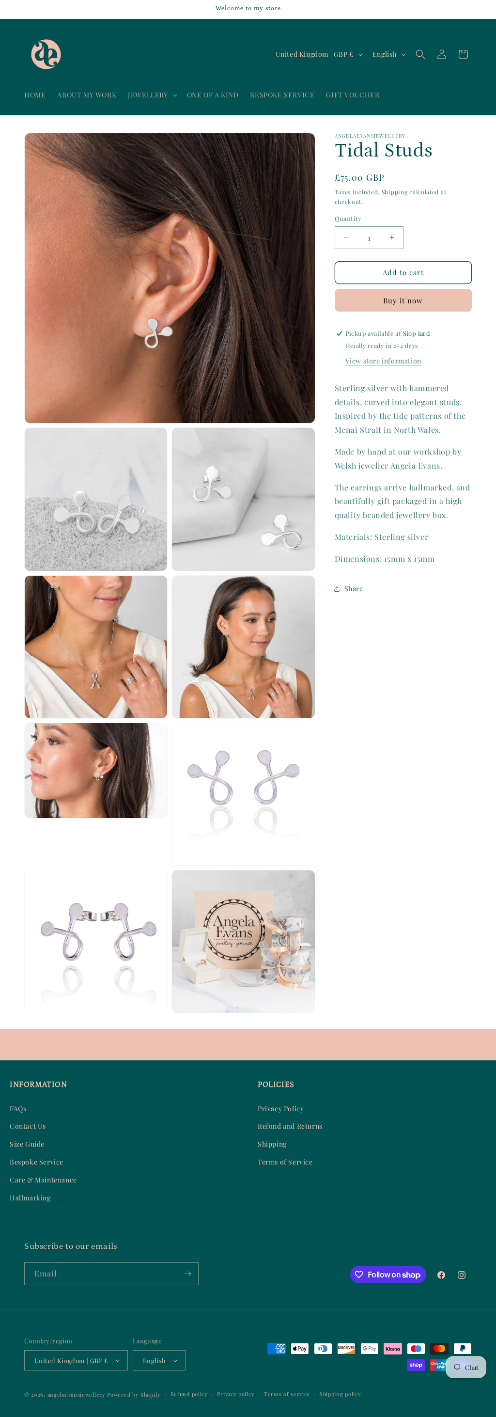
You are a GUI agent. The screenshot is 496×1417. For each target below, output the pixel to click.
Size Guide (27, 1144)
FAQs (18, 1108)
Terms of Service (285, 1161)
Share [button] (353, 588)
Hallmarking (30, 1197)
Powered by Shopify (134, 1394)
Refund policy (189, 1394)
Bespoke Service (36, 1161)
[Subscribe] (187, 1273)
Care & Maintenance (43, 1179)
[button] (151, 95)
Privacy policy (235, 1394)
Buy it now (403, 300)
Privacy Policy (281, 1108)
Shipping (395, 192)
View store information (383, 360)
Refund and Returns (290, 1126)
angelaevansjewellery (76, 1394)
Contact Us (28, 1126)
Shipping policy (340, 1394)
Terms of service (287, 1394)
